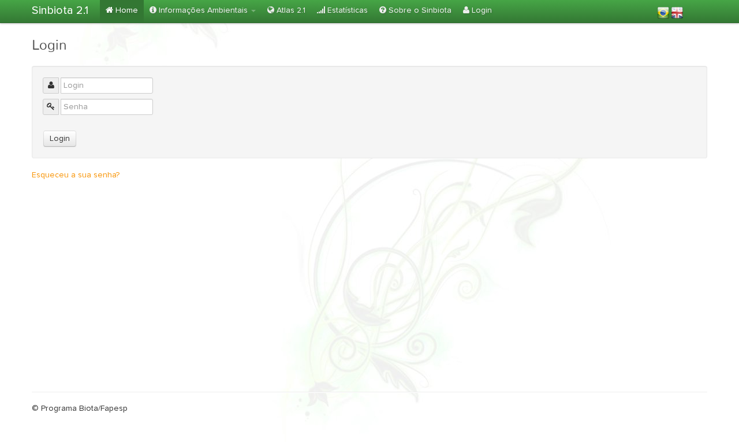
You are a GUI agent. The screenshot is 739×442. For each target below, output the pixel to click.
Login (480, 10)
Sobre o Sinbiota (418, 10)
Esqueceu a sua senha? (76, 175)
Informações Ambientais (203, 10)
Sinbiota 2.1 (60, 10)
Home (125, 10)
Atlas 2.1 (289, 10)
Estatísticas (346, 10)
